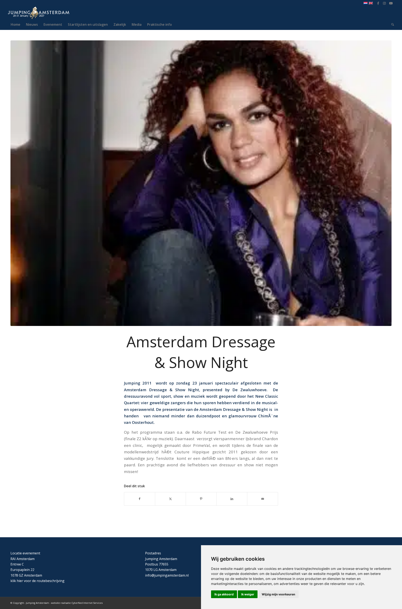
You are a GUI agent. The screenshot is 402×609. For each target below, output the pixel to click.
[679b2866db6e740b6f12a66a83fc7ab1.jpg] (201, 183)
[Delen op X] (170, 498)
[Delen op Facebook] (139, 498)
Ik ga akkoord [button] (224, 594)
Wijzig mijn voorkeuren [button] (278, 594)
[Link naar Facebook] (378, 3)
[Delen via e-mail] (262, 498)
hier (20, 580)
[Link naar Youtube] (391, 3)
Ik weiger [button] (247, 594)
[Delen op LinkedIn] (231, 498)
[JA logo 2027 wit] (38, 12)
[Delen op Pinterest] (201, 498)
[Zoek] (391, 24)
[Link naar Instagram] (384, 3)
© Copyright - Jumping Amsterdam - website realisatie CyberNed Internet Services (56, 602)
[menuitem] (15, 24)
